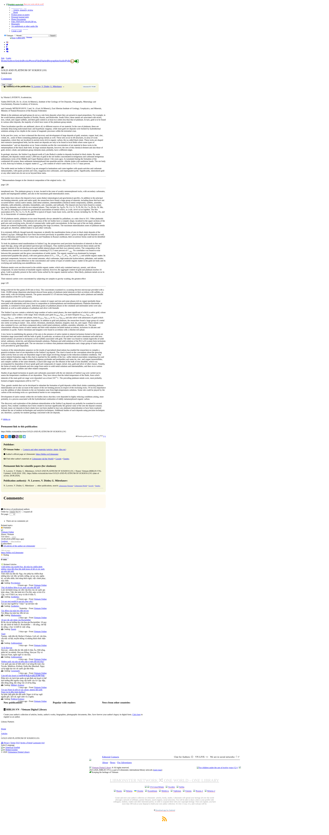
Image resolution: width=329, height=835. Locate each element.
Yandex (66, 459)
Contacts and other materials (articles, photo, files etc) (44, 449)
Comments (6, 78)
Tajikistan (177, 791)
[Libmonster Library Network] (240, 767)
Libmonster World (80, 486)
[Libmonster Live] (7, 51)
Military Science (17, 685)
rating (14, 537)
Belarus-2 (211, 791)
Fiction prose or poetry (20, 15)
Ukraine (140, 791)
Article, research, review (23, 10)
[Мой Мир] (9, 436)
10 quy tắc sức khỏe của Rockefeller (16, 620)
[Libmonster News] (7, 44)
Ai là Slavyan (6, 648)
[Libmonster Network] (217, 767)
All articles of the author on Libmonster (19, 546)
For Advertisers (124, 762)
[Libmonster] (90, 760)
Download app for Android (165, 810)
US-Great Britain (157, 787)
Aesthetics (15, 597)
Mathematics (16, 615)
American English (12, 747)
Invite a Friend (26, 743)
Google (58, 459)
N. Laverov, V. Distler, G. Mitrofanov (46, 86)
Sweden (171, 787)
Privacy (7, 743)
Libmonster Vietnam (66, 486)
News (112, 762)
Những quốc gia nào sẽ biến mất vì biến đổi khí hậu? (22, 661)
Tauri (3, 634)
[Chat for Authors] (7, 49)
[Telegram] (24, 436)
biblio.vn (6, 419)
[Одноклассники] (6, 436)
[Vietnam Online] (2, 530)
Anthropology (16, 643)
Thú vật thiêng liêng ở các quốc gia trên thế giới (20, 587)
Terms (12, 743)
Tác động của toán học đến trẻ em (15, 611)
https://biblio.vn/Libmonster (47, 454)
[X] (13, 436)
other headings (16, 541)
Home (3, 729)
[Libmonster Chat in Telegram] (193, 757)
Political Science (17, 699)
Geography (15, 671)
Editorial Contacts (110, 757)
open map (158, 770)
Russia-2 (199, 791)
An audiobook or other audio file (24, 26)
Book (15, 12)
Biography (15, 24)
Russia (119, 791)
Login (8, 58)
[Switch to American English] (7, 42)
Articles (4, 733)
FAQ (18, 743)
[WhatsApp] (20, 436)
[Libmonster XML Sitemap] (164, 820)
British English (12, 750)
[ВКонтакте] (2, 436)
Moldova (165, 791)
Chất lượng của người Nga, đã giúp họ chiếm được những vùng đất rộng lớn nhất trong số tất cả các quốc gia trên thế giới (23, 569)
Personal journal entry (20, 17)
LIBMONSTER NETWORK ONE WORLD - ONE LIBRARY (164, 780)
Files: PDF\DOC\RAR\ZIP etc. (24, 22)
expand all (28, 512)
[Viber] (17, 436)
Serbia (181, 787)
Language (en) (39, 743)
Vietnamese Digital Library (19, 752)
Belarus (129, 791)
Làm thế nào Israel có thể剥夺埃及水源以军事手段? (23, 675)
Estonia (188, 791)
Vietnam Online (7, 532)
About (105, 762)
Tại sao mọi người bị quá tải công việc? (17, 601)
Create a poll (16, 31)
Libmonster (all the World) (43, 459)
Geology (4, 541)
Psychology (15, 583)
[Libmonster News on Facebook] (6, 47)
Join (2, 58)
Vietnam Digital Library (101, 767)
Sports (13, 629)
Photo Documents (18, 19)
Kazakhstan (152, 791)
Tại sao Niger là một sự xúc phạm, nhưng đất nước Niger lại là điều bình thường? (22, 691)
